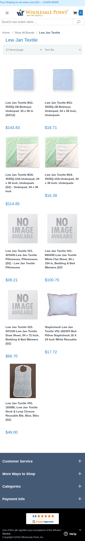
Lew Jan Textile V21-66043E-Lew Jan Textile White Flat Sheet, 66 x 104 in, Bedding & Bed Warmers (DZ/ (60, 259)
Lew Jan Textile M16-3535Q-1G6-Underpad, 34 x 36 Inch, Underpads (62, 179)
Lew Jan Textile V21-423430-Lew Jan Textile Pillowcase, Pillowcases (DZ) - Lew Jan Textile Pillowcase (22, 259)
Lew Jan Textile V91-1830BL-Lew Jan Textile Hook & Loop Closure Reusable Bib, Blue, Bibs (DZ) (22, 411)
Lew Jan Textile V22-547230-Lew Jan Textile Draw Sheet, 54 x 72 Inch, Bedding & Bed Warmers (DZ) (22, 335)
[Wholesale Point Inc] (43, 12)
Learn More (51, 2)
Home (6, 32)
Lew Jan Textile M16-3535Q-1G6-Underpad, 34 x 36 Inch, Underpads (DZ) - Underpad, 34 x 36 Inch (22, 183)
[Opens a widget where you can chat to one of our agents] (70, 534)
